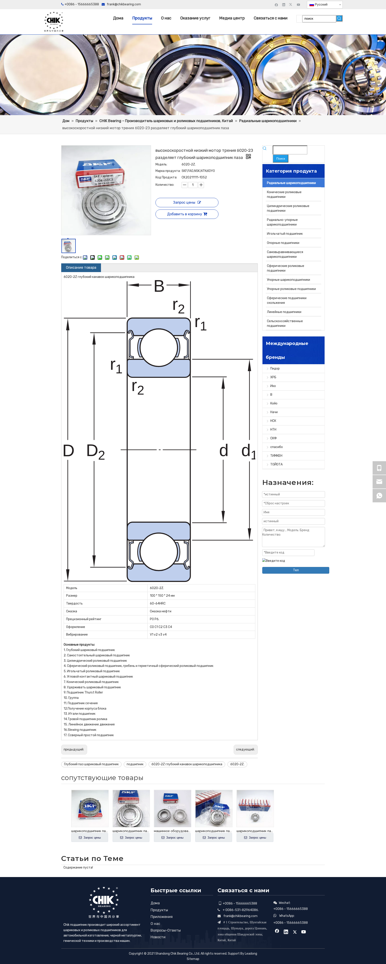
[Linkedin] (284, 4)
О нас (155, 924)
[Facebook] (276, 4)
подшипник (135, 764)
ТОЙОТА (276, 464)
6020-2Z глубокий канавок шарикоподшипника (186, 764)
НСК (273, 421)
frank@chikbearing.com (124, 4)
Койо (273, 403)
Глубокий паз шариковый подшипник (91, 764)
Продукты (159, 910)
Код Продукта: (166, 177)
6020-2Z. (237, 764)
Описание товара (81, 267)
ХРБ (273, 377)
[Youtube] (298, 4)
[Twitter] (291, 4)
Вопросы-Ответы (166, 930)
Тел (296, 570)
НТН (273, 429)
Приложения (162, 917)
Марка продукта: (167, 171)
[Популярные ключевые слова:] (339, 18)
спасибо (276, 447)
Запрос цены (184, 202)
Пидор (275, 368)
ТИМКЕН (276, 456)
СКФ (273, 438)
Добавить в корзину (184, 214)
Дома (155, 903)
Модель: (161, 164)
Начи (274, 412)
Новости (158, 937)
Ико (273, 386)
